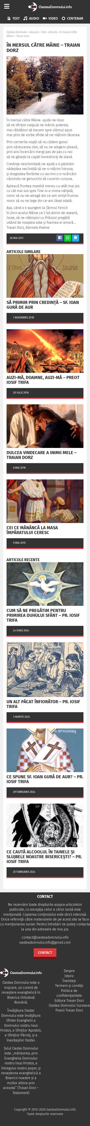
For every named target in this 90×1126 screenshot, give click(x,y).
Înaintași (69, 981)
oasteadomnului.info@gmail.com (45, 942)
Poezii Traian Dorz (69, 1010)
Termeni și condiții (69, 986)
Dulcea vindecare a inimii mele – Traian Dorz (41, 455)
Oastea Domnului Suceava (69, 1005)
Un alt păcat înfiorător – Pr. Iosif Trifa (43, 704)
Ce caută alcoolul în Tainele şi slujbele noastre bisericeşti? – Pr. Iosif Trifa (44, 856)
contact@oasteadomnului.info (45, 937)
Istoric (69, 976)
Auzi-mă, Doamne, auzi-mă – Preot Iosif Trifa (43, 380)
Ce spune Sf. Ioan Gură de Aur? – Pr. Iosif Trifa (45, 779)
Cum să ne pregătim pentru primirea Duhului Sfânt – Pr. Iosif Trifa (43, 615)
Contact (45, 952)
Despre (69, 971)
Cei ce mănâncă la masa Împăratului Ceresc (32, 530)
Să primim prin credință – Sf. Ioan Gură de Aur (43, 305)
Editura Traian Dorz (69, 1000)
